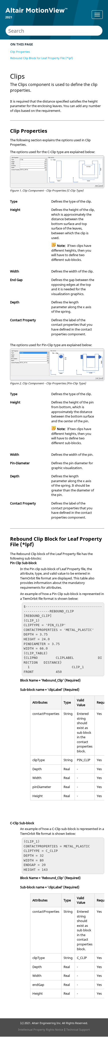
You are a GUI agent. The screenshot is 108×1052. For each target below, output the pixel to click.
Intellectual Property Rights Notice (40, 1029)
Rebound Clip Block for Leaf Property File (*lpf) (41, 58)
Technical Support (78, 1029)
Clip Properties (20, 52)
